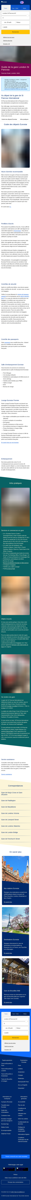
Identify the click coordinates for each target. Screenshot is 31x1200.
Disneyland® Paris (23, 1081)
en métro (14, 706)
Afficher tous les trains (8, 37)
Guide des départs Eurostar (9, 119)
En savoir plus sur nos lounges (10, 442)
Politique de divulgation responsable (21, 1129)
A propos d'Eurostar (6, 1102)
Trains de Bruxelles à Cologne (6, 1080)
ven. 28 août (7, 22)
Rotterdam (21, 1078)
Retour (18, 22)
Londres (20, 1068)
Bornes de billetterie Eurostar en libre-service (16, 563)
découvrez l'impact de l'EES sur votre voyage (16, 89)
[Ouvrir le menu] (28, 2)
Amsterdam (21, 1072)
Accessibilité (21, 1102)
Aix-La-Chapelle (22, 1085)
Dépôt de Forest (5, 1133)
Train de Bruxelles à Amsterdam (7, 1075)
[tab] (6, 7)
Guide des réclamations (7, 1111)
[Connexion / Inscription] (25, 2)
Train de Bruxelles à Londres (7, 1069)
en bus (3, 708)
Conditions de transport (22, 1109)
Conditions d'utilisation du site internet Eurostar (23, 1139)
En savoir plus (8, 902)
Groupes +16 (6, 44)
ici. (10, 206)
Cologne (20, 1075)
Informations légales (23, 1134)
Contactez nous (5, 1115)
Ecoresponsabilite (6, 1130)
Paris (19, 1065)
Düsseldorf (21, 1088)
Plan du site (21, 1105)
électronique (17, 230)
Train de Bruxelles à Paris (7, 1064)
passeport (7, 342)
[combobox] (15, 13)
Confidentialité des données (23, 1123)
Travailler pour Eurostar (5, 1106)
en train (9, 706)
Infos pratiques (24, 119)
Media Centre (7, 1127)
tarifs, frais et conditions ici (17, 1192)
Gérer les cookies (23, 1118)
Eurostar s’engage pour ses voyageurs (6, 1119)
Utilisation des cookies (22, 1114)
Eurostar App (5, 1124)
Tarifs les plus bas (7, 40)
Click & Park (11, 568)
